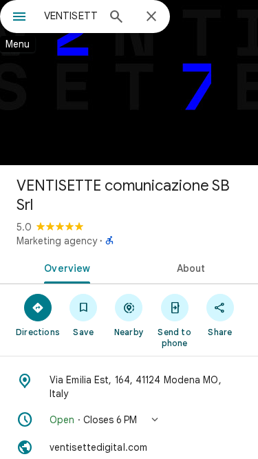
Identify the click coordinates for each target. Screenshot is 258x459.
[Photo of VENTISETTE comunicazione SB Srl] (129, 82)
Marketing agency (57, 241)
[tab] (65, 267)
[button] (129, 420)
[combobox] (70, 16)
